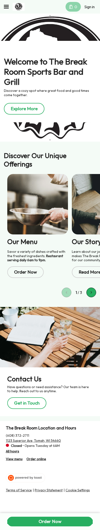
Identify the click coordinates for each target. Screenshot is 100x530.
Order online (36, 459)
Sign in (89, 6)
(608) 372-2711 (17, 435)
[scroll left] (66, 292)
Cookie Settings (78, 490)
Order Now (50, 521)
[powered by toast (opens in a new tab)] (25, 478)
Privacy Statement (49, 490)
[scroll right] (91, 292)
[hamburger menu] (6, 7)
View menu (14, 459)
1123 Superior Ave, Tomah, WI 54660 (33, 440)
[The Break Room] (19, 7)
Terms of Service (19, 490)
